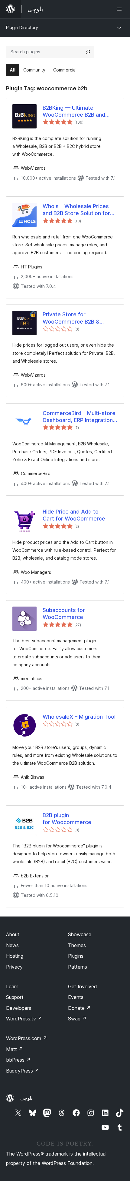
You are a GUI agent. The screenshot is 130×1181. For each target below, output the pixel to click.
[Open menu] (120, 9)
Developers (18, 1008)
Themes (77, 945)
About (12, 934)
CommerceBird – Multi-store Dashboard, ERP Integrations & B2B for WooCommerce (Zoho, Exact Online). (79, 417)
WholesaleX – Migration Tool (79, 717)
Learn (12, 986)
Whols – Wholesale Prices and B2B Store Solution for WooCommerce (76, 210)
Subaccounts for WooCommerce (64, 613)
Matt (14, 1049)
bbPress (18, 1060)
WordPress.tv (24, 1019)
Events (75, 997)
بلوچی (26, 1098)
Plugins (75, 956)
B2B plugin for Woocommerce (67, 818)
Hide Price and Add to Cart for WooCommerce (74, 515)
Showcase (79, 934)
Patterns (77, 967)
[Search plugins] (88, 52)
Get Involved (82, 986)
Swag (77, 1019)
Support (15, 997)
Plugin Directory (22, 27)
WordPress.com (26, 1038)
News (12, 945)
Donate (79, 1008)
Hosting (14, 956)
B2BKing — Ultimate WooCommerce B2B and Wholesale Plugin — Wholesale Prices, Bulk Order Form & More (80, 111)
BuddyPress (22, 1071)
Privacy (14, 967)
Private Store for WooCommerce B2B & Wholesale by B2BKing (71, 318)
